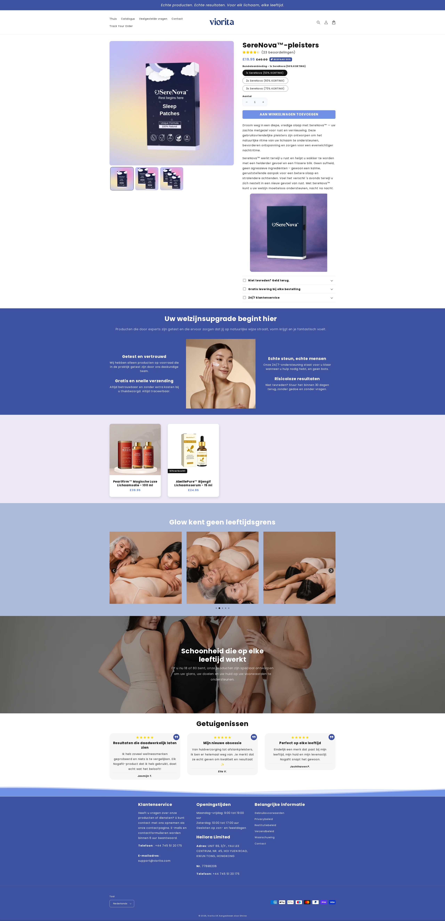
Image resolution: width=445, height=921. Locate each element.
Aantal (247, 96)
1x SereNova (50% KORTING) (265, 73)
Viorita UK (213, 915)
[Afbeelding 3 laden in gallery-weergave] (171, 178)
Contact (260, 843)
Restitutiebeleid (265, 825)
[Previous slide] (113, 570)
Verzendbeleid (264, 831)
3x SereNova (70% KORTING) (265, 88)
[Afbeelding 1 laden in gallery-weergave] (122, 178)
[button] (318, 22)
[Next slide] (331, 570)
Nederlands (120, 903)
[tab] (216, 608)
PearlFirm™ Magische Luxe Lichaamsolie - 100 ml (135, 483)
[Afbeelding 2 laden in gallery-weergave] (146, 178)
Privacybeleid (264, 819)
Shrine (243, 915)
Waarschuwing (265, 837)
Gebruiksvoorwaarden (269, 813)
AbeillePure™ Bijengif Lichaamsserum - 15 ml (193, 483)
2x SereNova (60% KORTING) (265, 80)
